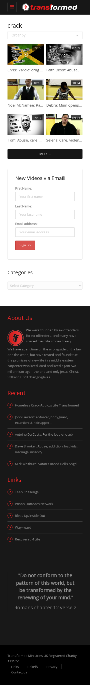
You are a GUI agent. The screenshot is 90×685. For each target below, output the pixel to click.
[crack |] (41, 7)
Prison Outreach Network (34, 503)
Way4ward (23, 527)
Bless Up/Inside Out (30, 515)
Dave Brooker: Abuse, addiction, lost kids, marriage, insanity (46, 449)
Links (15, 666)
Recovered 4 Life (27, 539)
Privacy (52, 666)
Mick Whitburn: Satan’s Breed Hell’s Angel (46, 464)
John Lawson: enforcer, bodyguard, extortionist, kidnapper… (41, 420)
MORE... (45, 154)
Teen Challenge (27, 492)
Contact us (19, 672)
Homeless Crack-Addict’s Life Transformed (47, 405)
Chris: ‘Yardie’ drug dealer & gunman (39, 69)
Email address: (26, 223)
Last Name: (23, 206)
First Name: (23, 188)
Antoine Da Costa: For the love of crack (44, 434)
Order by (19, 35)
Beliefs (33, 666)
